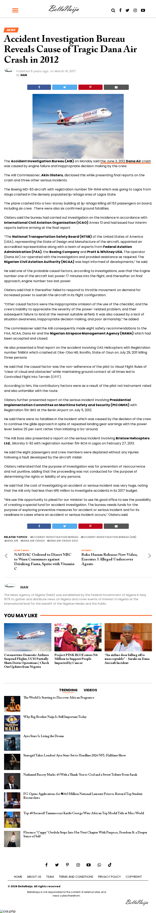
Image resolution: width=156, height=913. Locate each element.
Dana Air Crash (33, 541)
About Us (34, 877)
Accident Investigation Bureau (54, 537)
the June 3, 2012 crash (125, 161)
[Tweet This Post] (64, 87)
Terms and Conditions (76, 877)
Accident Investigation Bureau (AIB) (109, 537)
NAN (24, 75)
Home (18, 877)
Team (50, 877)
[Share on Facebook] (39, 87)
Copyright (134, 877)
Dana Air (12, 541)
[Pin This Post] (90, 87)
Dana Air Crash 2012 (63, 541)
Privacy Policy (109, 877)
